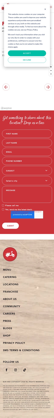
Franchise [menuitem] (10, 291)
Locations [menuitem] (10, 284)
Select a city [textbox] (11, 180)
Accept (27, 53)
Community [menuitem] (11, 306)
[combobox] (27, 170)
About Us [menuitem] (10, 299)
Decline (27, 60)
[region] (27, 87)
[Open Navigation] (50, 7)
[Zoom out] (51, 70)
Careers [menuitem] (9, 313)
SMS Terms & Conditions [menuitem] (21, 350)
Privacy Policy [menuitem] (14, 343)
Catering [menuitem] (10, 277)
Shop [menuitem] (6, 335)
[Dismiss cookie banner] (45, 9)
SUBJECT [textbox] (10, 170)
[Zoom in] (51, 67)
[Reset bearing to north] (51, 74)
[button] (47, 87)
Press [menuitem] (7, 321)
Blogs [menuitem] (7, 328)
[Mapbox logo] (6, 108)
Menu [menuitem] (7, 269)
